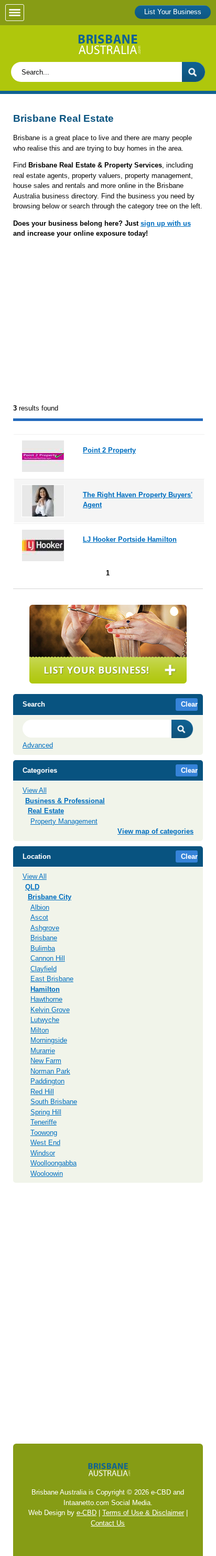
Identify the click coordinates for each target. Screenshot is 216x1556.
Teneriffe (43, 1122)
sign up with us (166, 223)
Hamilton (45, 989)
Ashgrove (44, 928)
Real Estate (46, 811)
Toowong (43, 1133)
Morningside (48, 1040)
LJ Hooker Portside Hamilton (130, 539)
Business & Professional (65, 801)
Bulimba (42, 948)
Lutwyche (44, 1020)
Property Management (64, 821)
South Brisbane (53, 1102)
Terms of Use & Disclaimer (143, 1513)
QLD (32, 887)
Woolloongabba (53, 1163)
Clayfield (43, 969)
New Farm (45, 1061)
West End (45, 1143)
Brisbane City (49, 897)
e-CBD (86, 1513)
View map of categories (155, 831)
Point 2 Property (109, 450)
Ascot (39, 917)
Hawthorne (46, 999)
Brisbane (43, 938)
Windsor (42, 1153)
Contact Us (108, 1523)
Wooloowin (46, 1173)
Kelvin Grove (50, 1010)
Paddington (47, 1081)
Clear (189, 704)
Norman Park (50, 1071)
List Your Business (172, 12)
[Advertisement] (108, 322)
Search (182, 729)
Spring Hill (45, 1112)
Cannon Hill (47, 958)
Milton (39, 1030)
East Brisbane (51, 979)
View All (35, 790)
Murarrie (42, 1051)
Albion (39, 907)
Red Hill (42, 1092)
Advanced (38, 745)
